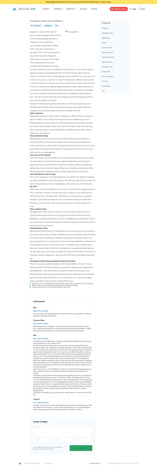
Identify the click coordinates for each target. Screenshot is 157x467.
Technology (106, 86)
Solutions (57, 9)
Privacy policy (49, 463)
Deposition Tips (107, 33)
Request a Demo (120, 9)
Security (83, 9)
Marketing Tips (107, 62)
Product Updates (108, 76)
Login (134, 9)
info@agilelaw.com (95, 463)
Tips (103, 91)
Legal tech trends (108, 57)
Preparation (106, 72)
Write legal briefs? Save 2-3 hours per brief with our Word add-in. (78, 2)
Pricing (94, 9)
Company (105, 28)
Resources (70, 9)
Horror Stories (107, 48)
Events (104, 43)
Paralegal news (107, 67)
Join (143, 9)
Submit (81, 448)
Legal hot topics (107, 52)
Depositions (106, 38)
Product (46, 9)
